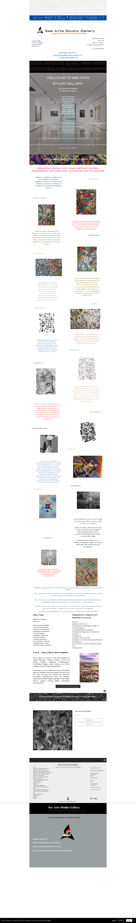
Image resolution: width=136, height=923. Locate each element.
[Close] (134, 920)
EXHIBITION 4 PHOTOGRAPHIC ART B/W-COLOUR (42, 772)
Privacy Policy (47, 920)
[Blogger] (32, 17)
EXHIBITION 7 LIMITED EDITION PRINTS (40, 777)
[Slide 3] (66, 14)
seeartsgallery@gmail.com (68, 53)
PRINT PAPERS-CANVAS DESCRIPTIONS (40, 787)
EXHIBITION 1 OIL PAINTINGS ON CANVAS (41, 768)
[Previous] (31, 7)
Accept (129, 920)
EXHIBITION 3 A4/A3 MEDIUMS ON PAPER (41, 771)
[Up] (104, 691)
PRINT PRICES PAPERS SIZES (38, 785)
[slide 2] (64, 14)
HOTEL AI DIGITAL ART (37, 778)
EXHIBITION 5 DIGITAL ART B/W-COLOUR (41, 774)
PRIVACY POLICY (36, 795)
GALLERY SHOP (36, 782)
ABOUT (34, 788)
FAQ (34, 792)
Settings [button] (114, 920)
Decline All (121, 920)
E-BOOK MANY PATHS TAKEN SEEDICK (40, 791)
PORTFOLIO (35, 784)
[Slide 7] (73, 14)
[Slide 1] (62, 14)
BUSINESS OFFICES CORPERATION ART (40, 779)
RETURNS (35, 797)
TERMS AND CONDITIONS (38, 794)
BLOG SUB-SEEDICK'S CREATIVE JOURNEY (41, 789)
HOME (34, 767)
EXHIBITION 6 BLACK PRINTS (38, 775)
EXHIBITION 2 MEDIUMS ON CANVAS (40, 770)
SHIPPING (35, 798)
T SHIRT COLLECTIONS (37, 781)
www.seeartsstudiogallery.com (67, 58)
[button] (103, 17)
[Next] (104, 7)
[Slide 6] (71, 14)
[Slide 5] (69, 14)
